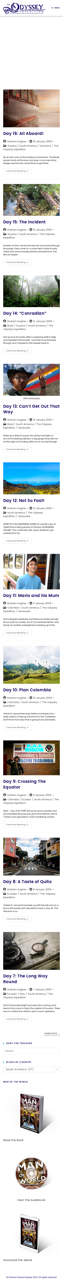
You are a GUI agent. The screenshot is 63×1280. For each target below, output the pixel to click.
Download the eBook (17, 1260)
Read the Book (13, 1140)
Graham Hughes (16, 141)
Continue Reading (18, 171)
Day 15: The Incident (24, 222)
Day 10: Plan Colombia (27, 690)
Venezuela (24, 427)
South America (28, 146)
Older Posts (52, 1033)
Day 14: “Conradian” (24, 313)
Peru (22, 994)
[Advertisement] (31, 49)
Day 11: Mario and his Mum (31, 595)
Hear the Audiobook (31, 1200)
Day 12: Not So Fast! (24, 500)
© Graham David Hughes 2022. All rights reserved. (31, 1277)
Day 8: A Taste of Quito (27, 881)
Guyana (12, 146)
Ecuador (26, 799)
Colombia (13, 607)
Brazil (10, 325)
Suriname (45, 146)
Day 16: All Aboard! (23, 133)
